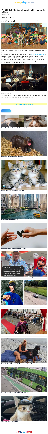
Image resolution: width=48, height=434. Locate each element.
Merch (11, 427)
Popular (37, 5)
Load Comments (5, 110)
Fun (25, 5)
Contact (16, 427)
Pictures (29, 5)
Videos (22, 5)
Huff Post (10, 99)
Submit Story (23, 427)
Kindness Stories (16, 5)
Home (6, 427)
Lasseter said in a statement (37, 54)
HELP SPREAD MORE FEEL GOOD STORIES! (24, 104)
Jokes (33, 5)
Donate (30, 427)
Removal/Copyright (39, 427)
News (10, 5)
